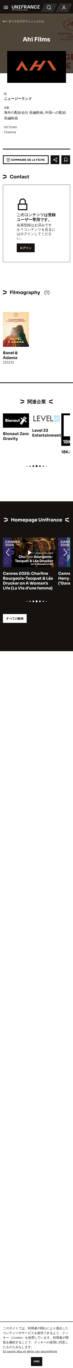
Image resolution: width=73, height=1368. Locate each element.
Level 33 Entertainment (46, 433)
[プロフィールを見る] (64, 8)
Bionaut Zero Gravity (16, 436)
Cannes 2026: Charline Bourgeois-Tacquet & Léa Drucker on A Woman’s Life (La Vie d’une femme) (28, 581)
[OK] (37, 1361)
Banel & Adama (10, 355)
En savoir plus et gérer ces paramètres (30, 1351)
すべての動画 (15, 618)
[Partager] (55, 159)
